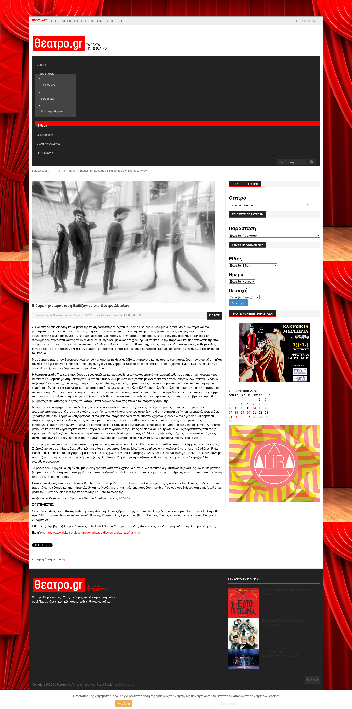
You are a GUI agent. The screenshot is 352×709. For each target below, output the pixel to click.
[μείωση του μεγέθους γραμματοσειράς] (125, 315)
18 (236, 412)
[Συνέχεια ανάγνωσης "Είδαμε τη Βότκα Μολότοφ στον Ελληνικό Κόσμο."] (243, 633)
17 (230, 412)
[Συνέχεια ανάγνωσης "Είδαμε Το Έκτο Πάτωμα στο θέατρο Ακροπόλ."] (243, 603)
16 (266, 408)
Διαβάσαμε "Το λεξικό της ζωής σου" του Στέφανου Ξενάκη (94, 21)
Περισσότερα (228, 703)
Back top (312, 679)
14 (254, 408)
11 (236, 408)
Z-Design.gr (126, 684)
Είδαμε (72, 170)
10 (230, 408)
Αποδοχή (124, 703)
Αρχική (61, 170)
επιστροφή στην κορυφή (48, 559)
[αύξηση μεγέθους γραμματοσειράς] (128, 315)
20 (248, 412)
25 (236, 417)
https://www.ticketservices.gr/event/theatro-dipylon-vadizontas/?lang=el (93, 532)
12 (242, 408)
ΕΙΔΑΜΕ (214, 315)
